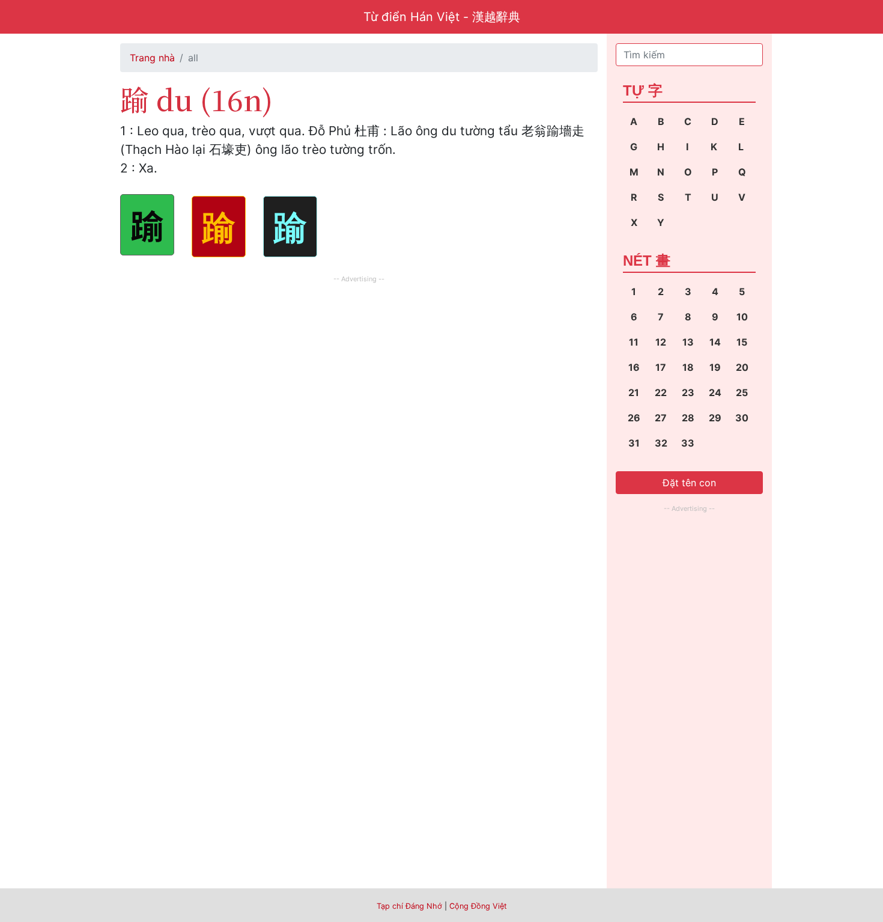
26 (634, 418)
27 (661, 418)
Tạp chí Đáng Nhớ (409, 906)
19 (715, 367)
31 (634, 443)
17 (660, 367)
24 (715, 392)
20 (742, 367)
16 (634, 367)
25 (742, 392)
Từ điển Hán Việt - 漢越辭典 (441, 17)
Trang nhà (152, 58)
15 (741, 342)
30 (741, 418)
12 (660, 342)
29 (715, 418)
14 (715, 342)
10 (742, 317)
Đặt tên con (689, 483)
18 (688, 367)
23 (688, 392)
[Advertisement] (359, 370)
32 (661, 443)
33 (687, 443)
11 (634, 342)
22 (661, 392)
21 (633, 392)
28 (688, 418)
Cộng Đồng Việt (478, 906)
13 (688, 342)
